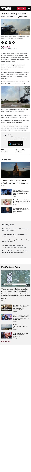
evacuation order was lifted (12, 126)
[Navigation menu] (29, 8)
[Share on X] (2, 42)
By (5, 47)
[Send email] (13, 42)
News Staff (6, 47)
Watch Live (21, 8)
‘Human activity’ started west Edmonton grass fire (14, 15)
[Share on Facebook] (6, 42)
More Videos (5, 342)
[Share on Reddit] (10, 42)
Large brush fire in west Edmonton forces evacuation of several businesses (13, 67)
